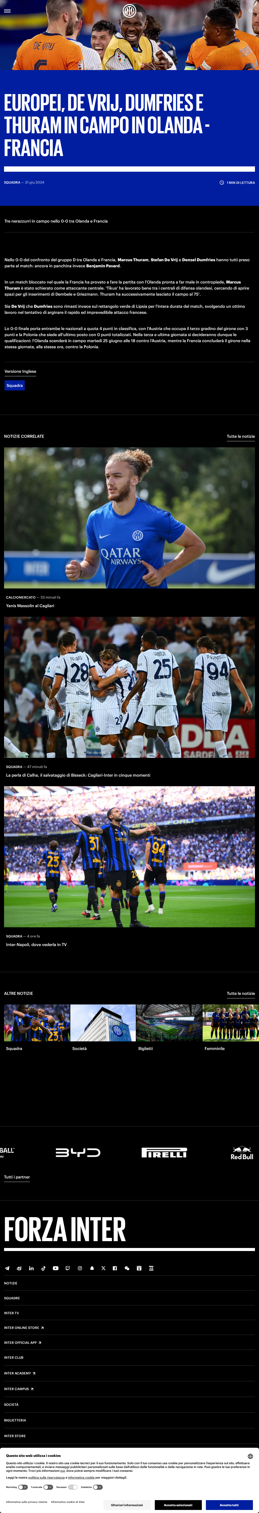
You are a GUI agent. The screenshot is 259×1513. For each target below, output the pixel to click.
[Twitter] (103, 1268)
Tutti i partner (17, 1176)
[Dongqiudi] (139, 1268)
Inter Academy (17, 1373)
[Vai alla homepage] (129, 11)
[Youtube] (56, 1268)
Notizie (10, 1283)
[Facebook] (115, 1268)
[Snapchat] (92, 1268)
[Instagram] (80, 1268)
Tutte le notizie (241, 436)
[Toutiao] (151, 1268)
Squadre (12, 1298)
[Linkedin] (31, 1268)
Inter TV (11, 1313)
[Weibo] (19, 1268)
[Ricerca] (251, 11)
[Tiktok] (43, 1268)
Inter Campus (16, 1389)
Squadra (15, 385)
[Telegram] (7, 1268)
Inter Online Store (21, 1328)
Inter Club (13, 1358)
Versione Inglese (20, 371)
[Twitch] (68, 1268)
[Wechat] (127, 1268)
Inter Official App (20, 1343)
